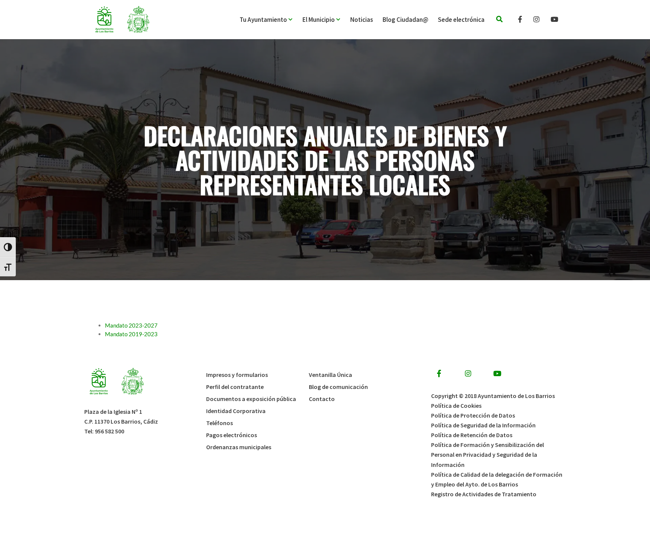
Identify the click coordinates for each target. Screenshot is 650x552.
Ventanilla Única (330, 374)
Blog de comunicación (338, 386)
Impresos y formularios (237, 374)
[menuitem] (271, 20)
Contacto (322, 399)
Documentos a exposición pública (251, 399)
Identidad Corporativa (236, 411)
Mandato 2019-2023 (131, 334)
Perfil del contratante (235, 386)
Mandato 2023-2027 (131, 325)
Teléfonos (219, 423)
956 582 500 (109, 431)
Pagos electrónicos (231, 435)
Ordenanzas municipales (238, 447)
